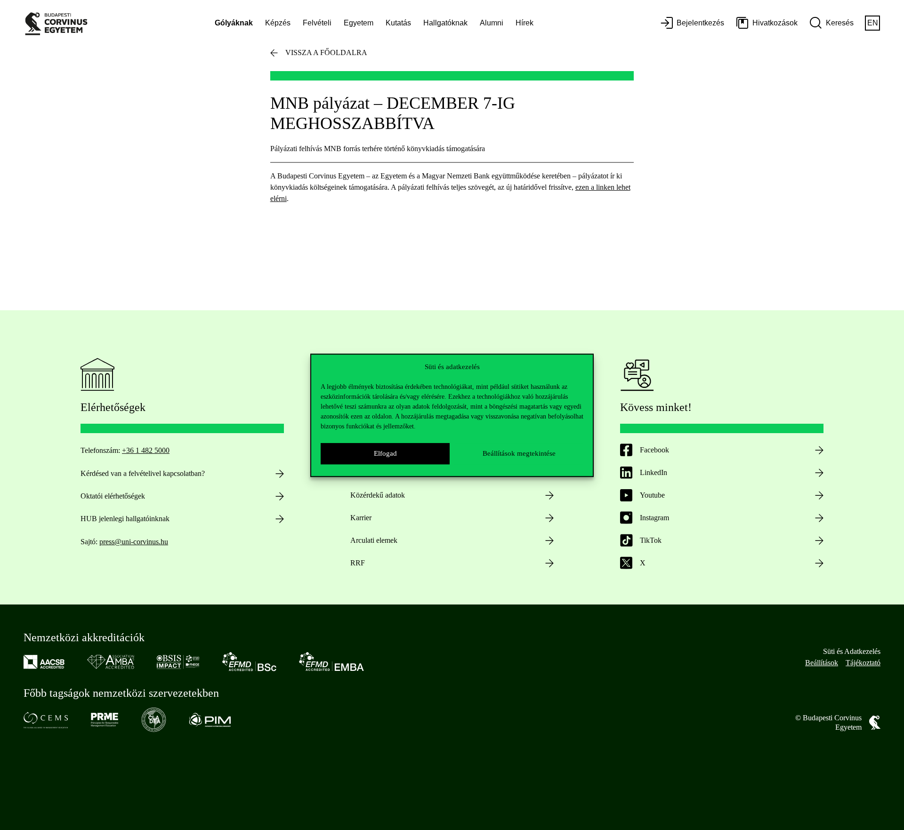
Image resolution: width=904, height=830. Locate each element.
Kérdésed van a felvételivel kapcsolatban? (143, 473)
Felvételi (317, 23)
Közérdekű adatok (377, 495)
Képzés (278, 23)
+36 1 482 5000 (146, 450)
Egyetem (358, 23)
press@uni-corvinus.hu (133, 542)
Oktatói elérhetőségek (113, 496)
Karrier (360, 518)
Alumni (491, 23)
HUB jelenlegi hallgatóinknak (125, 519)
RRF (357, 563)
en (872, 23)
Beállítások (821, 663)
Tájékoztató (863, 663)
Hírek (524, 23)
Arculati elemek (373, 540)
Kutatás (398, 23)
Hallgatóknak (445, 23)
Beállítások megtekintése (519, 453)
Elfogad (385, 453)
